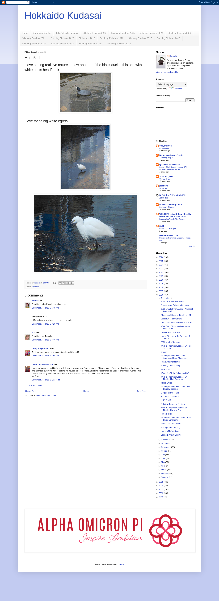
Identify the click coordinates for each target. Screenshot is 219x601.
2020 (161, 280)
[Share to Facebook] (69, 283)
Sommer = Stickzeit (166, 207)
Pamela (173, 56)
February (165, 473)
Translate (178, 88)
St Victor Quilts (166, 176)
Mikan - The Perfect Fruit (171, 424)
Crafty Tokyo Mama (41, 348)
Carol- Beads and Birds (42, 364)
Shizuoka (35, 287)
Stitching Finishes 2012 (119, 43)
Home (25, 33)
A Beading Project (166, 158)
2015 (161, 482)
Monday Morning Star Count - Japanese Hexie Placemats (174, 357)
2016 (161, 295)
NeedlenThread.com (168, 235)
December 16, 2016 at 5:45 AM (45, 308)
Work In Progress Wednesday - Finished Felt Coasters (174, 378)
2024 (161, 265)
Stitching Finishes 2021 (34, 38)
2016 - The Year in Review (172, 301)
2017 (161, 291)
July (163, 455)
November (166, 440)
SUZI (161, 226)
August (164, 451)
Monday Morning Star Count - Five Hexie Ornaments (176, 418)
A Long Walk (164, 148)
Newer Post (30, 391)
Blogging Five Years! (170, 393)
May (163, 462)
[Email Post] (55, 283)
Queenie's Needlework (169, 165)
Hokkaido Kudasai (63, 15)
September (166, 447)
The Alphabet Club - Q (170, 427)
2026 (161, 257)
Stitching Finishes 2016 (168, 38)
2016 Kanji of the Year (170, 342)
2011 (161, 497)
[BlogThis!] (63, 283)
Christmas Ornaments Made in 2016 (176, 322)
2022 (161, 272)
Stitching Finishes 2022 (179, 33)
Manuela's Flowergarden (170, 204)
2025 (161, 261)
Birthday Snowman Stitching (173, 404)
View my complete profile (167, 72)
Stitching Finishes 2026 (94, 33)
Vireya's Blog (165, 146)
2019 (161, 284)
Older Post (141, 391)
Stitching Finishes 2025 (123, 33)
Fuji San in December (170, 396)
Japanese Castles (42, 33)
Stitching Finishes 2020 (62, 38)
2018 (161, 287)
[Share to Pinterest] (72, 283)
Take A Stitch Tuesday (67, 33)
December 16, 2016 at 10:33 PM (46, 380)
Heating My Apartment (170, 431)
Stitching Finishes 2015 (34, 43)
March (164, 470)
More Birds (165, 369)
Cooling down (164, 179)
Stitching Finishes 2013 (90, 43)
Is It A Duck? (166, 400)
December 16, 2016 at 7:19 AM (45, 324)
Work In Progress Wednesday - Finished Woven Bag (174, 409)
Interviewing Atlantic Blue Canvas (172, 219)
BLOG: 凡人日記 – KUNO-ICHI (172, 195)
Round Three (166, 414)
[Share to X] (66, 283)
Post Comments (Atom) (46, 396)
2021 (161, 276)
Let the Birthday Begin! (171, 435)
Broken (164, 352)
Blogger (121, 564)
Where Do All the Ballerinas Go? (175, 373)
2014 (161, 486)
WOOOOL (163, 188)
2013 (161, 489)
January (165, 477)
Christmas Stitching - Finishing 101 (176, 315)
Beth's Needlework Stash (170, 155)
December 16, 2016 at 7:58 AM (45, 356)
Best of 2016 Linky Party (171, 319)
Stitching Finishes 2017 (140, 38)
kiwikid (35, 301)
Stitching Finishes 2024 (151, 33)
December (166, 298)
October (164, 443)
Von (33, 332)
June (163, 458)
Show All (191, 246)
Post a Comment (36, 385)
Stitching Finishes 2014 (62, 43)
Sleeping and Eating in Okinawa (175, 305)
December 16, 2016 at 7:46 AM (45, 340)
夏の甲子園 (163, 198)
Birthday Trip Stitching (170, 366)
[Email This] (60, 283)
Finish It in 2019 (87, 38)
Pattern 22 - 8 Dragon (167, 229)
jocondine (163, 186)
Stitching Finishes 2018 (111, 38)
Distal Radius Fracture (170, 332)
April (163, 466)
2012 (161, 493)
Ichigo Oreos (166, 383)
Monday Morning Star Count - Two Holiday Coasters (175, 388)
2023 (161, 269)
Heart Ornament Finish (171, 362)
